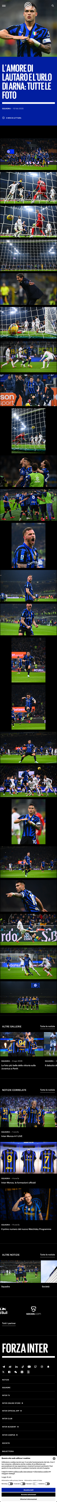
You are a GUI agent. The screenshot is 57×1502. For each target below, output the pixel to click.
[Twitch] (35, 1366)
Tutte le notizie (47, 1026)
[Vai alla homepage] (28, 5)
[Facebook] (9, 1372)
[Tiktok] (22, 1366)
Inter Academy (9, 1427)
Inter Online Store (11, 1403)
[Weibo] (10, 1366)
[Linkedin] (16, 1366)
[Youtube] (29, 1366)
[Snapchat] (48, 1366)
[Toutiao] (28, 1372)
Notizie (5, 1380)
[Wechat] (15, 1372)
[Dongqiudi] (22, 1372)
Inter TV (6, 1395)
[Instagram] (41, 1366)
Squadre (6, 1388)
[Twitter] (3, 1372)
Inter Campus (8, 1435)
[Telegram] (3, 1366)
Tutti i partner (9, 1323)
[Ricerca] (53, 5)
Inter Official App (10, 1411)
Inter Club (7, 1419)
